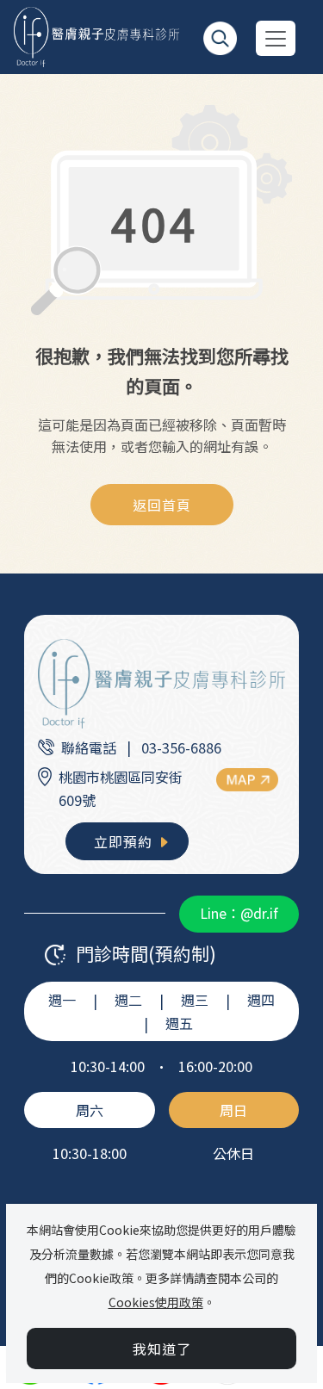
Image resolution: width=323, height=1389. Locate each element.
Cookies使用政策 (156, 1302)
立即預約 (125, 841)
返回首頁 (162, 504)
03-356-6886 (181, 747)
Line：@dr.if (239, 912)
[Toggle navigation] (275, 38)
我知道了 (162, 1348)
